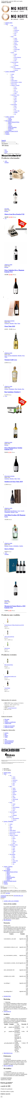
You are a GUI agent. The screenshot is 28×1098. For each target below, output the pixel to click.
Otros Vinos (13, 66)
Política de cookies (8, 727)
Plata (16, 389)
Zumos (9, 130)
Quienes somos (8, 22)
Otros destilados (14, 104)
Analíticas (7, 1011)
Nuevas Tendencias (17, 57)
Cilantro (15, 101)
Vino (5, 739)
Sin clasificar (8, 1065)
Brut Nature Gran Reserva (10, 511)
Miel (15, 102)
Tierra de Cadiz (17, 49)
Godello (15, 47)
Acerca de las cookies (11, 901)
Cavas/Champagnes (9, 740)
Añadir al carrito (8, 264)
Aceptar (3, 895)
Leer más (6, 208)
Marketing (7, 996)
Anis (15, 114)
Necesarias (7, 920)
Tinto (12, 25)
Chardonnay (16, 41)
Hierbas (15, 96)
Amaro (15, 93)
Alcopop (10, 126)
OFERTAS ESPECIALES (11, 131)
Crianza (15, 27)
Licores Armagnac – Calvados (16, 82)
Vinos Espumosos (17, 68)
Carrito (6, 720)
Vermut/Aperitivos (8, 742)
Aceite (9, 118)
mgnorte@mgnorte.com (12, 707)
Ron (12, 75)
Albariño (15, 39)
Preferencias (8, 1053)
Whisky (12, 77)
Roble (15, 35)
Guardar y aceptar (6, 1078)
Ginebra (12, 74)
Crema (15, 98)
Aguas (9, 124)
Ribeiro (15, 43)
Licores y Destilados (10, 71)
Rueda (15, 51)
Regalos (7, 132)
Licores (15, 107)
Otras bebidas (8, 120)
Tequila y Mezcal (14, 80)
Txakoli (15, 38)
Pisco (15, 109)
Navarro (15, 58)
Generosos (16, 70)
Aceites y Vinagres (9, 116)
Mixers (9, 123)
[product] (15, 297)
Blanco (12, 36)
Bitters (15, 106)
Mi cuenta (6, 719)
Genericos (16, 31)
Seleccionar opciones (9, 320)
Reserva (15, 28)
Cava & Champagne (14, 62)
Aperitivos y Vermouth (15, 85)
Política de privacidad (9, 725)
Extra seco (16, 91)
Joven (15, 33)
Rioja (15, 46)
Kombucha (10, 128)
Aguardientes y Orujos (15, 94)
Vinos (6, 24)
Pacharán (15, 112)
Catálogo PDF (7, 723)
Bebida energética (12, 127)
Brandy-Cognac (14, 83)
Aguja (15, 60)
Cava (15, 63)
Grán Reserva (16, 30)
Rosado (12, 52)
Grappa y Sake (16, 110)
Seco (15, 90)
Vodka (12, 78)
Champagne (16, 65)
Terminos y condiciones (10, 722)
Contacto (7, 134)
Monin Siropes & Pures (13, 122)
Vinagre (10, 119)
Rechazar (9, 895)
